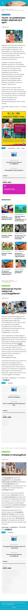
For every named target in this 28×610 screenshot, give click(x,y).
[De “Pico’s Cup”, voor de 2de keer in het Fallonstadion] (20, 228)
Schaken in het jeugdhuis (14, 397)
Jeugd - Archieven (6, 233)
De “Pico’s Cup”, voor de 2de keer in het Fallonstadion (20, 237)
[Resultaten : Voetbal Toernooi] (7, 246)
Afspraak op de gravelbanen (19, 272)
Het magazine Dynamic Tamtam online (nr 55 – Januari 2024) (14, 547)
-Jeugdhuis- (10, 383)
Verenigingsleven (19, 214)
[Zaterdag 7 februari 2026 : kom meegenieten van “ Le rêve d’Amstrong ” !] (20, 209)
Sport (3, 214)
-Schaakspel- (11, 532)
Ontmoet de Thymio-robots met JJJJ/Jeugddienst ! (14, 163)
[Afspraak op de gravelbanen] (20, 264)
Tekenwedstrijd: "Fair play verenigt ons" (14, 170)
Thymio (20, 343)
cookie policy (10, 604)
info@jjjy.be (6, 380)
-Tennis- (23, 148)
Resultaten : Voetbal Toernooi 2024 (7, 236)
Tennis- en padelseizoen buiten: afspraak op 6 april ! (14, 404)
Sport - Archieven (6, 14)
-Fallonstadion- (11, 148)
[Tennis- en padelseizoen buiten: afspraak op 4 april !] (7, 209)
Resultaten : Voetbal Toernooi (7, 254)
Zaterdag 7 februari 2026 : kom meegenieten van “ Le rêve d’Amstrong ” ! (20, 219)
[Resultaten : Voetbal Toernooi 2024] (7, 228)
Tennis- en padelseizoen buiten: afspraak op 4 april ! (7, 218)
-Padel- (18, 148)
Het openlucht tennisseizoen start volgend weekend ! (20, 255)
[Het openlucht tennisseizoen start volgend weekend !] (20, 246)
